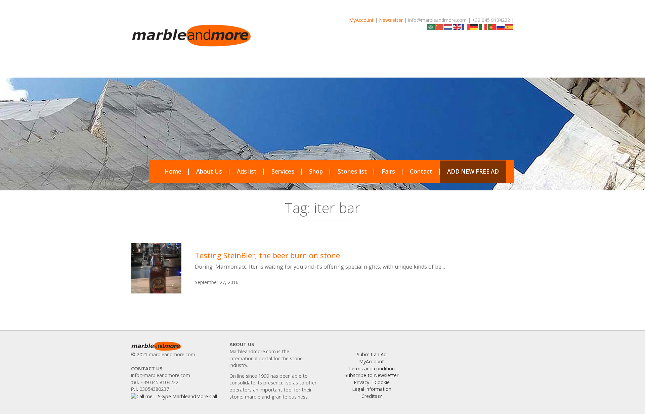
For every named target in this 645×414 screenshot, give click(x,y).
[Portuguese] (492, 27)
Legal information (371, 389)
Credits (369, 396)
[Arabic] (431, 27)
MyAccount (361, 20)
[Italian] (483, 27)
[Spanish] (509, 27)
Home (172, 171)
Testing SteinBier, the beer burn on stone (267, 255)
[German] (474, 27)
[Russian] (501, 27)
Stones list (352, 171)
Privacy (361, 382)
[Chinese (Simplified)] (439, 27)
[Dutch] (448, 27)
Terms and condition (371, 368)
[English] (457, 27)
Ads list (247, 171)
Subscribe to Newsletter (371, 375)
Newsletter (391, 20)
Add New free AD (473, 171)
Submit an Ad (372, 354)
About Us (209, 171)
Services (282, 171)
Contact (421, 171)
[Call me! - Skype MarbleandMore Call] (174, 396)
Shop (316, 171)
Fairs (388, 171)
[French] (466, 27)
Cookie (382, 382)
